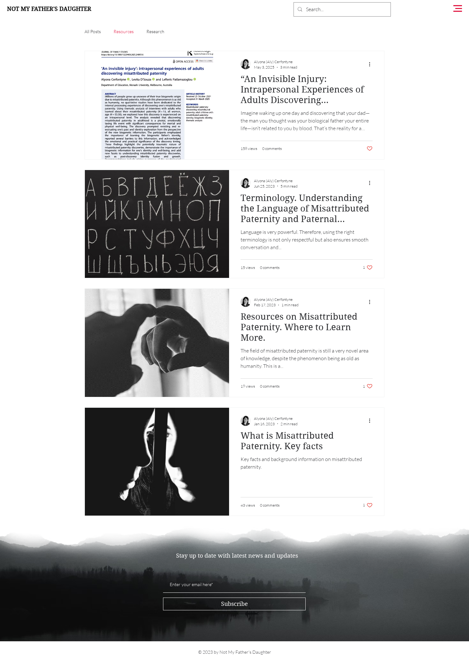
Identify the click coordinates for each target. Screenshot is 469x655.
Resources (124, 31)
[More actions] (372, 64)
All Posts (93, 31)
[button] (457, 8)
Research (155, 31)
